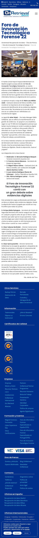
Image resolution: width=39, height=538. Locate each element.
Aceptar (8, 533)
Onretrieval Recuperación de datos (13, 43)
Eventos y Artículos (11, 461)
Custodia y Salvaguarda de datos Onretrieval (26, 300)
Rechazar (17, 533)
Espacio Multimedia (11, 464)
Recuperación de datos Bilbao (14, 503)
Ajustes (26, 533)
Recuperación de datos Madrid (14, 498)
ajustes (27, 529)
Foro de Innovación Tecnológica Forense (16, 45)
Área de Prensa (31, 43)
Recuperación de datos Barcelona (15, 500)
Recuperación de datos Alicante (15, 505)
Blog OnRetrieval (26, 461)
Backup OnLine (10, 292)
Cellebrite (15, 90)
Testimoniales (9, 312)
